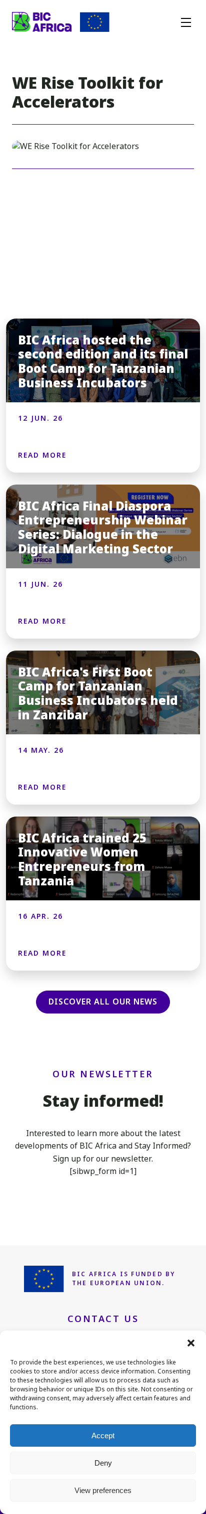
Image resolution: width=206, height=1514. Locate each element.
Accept (103, 1435)
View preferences (103, 1490)
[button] (191, 1343)
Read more (42, 455)
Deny (103, 1463)
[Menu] (186, 22)
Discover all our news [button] (102, 1002)
